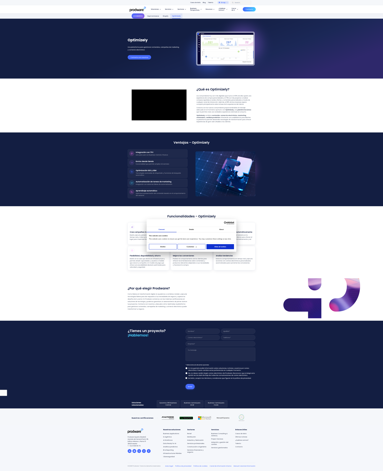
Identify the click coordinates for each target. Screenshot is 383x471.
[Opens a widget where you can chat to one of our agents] (375, 467)
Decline (162, 247)
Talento (238, 443)
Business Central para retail (192, 404)
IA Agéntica (167, 437)
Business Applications (171, 433)
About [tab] (221, 229)
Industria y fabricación (195, 440)
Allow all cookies (220, 247)
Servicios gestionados (219, 448)
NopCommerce (153, 16)
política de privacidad (243, 378)
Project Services (217, 439)
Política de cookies (200, 466)
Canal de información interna (220, 466)
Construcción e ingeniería (196, 447)
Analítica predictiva (170, 447)
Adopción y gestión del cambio (219, 443)
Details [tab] (191, 229)
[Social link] (129, 451)
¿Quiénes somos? (241, 440)
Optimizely (176, 16)
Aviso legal (169, 466)
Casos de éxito (241, 433)
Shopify (165, 16)
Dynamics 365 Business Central (168, 404)
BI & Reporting (168, 450)
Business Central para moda (216, 404)
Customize (190, 247)
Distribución (191, 437)
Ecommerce (138, 16)
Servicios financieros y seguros (195, 451)
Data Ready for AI (169, 443)
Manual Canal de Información (244, 466)
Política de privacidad (183, 466)
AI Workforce (168, 440)
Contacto (239, 447)
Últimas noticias (241, 437)
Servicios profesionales (195, 443)
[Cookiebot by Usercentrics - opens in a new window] (225, 222)
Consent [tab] (162, 229)
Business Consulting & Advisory (219, 434)
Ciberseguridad (169, 457)
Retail (189, 433)
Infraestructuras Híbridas (172, 453)
